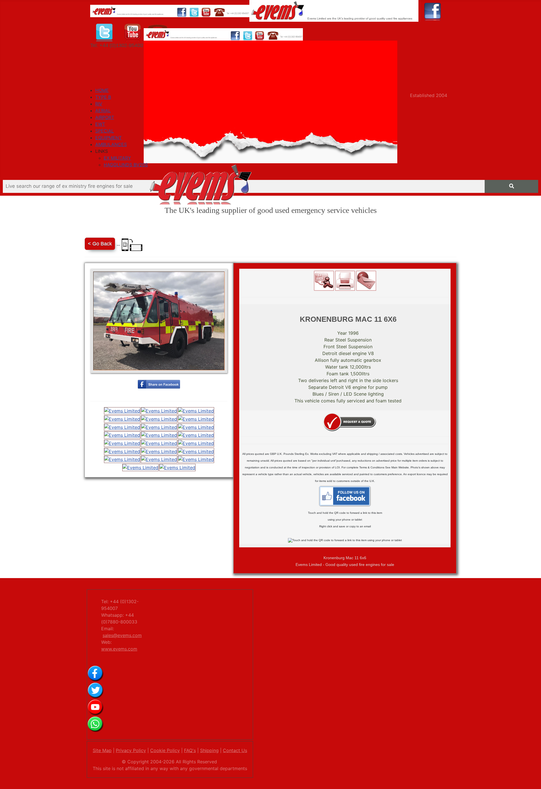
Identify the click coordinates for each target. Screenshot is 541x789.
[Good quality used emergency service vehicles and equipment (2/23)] (159, 411)
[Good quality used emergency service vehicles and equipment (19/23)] (122, 459)
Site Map (102, 750)
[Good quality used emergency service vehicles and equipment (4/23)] (122, 419)
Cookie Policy (165, 750)
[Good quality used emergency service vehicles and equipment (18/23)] (196, 451)
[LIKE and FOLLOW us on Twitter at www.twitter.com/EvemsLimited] (95, 690)
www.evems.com (119, 649)
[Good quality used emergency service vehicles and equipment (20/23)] (159, 459)
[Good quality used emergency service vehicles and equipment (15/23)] (196, 443)
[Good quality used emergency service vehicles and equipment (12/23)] (196, 435)
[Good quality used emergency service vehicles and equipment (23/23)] (177, 467)
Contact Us (235, 750)
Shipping (209, 750)
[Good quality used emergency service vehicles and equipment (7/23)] (122, 427)
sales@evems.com (122, 635)
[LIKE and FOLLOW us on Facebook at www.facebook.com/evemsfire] (95, 673)
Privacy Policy (131, 750)
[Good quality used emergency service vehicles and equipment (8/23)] (159, 427)
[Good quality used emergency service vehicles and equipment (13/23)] (122, 443)
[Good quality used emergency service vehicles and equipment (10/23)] (122, 435)
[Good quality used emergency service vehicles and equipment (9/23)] (196, 427)
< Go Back (100, 243)
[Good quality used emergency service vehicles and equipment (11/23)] (159, 435)
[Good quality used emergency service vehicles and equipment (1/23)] (122, 411)
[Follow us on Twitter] (104, 31)
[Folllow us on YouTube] (133, 31)
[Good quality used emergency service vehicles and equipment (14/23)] (159, 443)
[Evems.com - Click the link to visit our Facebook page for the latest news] (345, 496)
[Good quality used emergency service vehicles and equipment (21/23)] (196, 459)
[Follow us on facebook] (432, 10)
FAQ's (190, 750)
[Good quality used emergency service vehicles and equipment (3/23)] (196, 411)
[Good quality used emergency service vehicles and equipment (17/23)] (159, 451)
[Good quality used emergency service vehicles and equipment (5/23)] (159, 419)
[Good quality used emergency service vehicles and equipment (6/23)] (196, 419)
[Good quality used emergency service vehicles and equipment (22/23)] (140, 467)
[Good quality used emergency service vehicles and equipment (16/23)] (122, 451)
